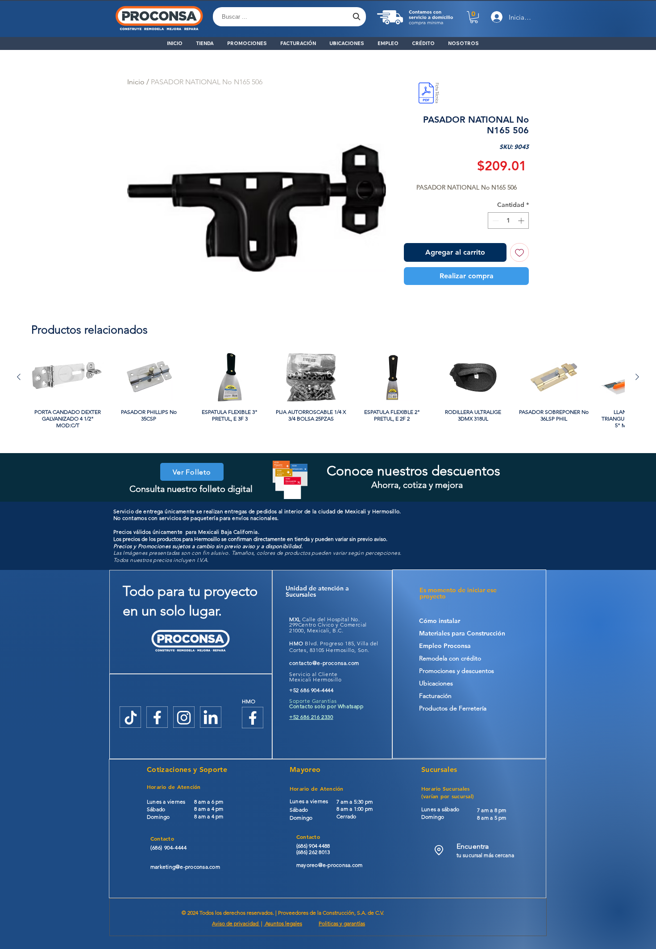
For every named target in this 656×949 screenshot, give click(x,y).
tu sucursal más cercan (484, 855)
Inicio (136, 82)
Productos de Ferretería (452, 708)
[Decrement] (494, 220)
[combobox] (289, 16)
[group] (328, 394)
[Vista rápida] (68, 377)
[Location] (439, 850)
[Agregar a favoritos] (519, 252)
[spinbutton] (508, 220)
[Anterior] (18, 376)
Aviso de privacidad (236, 923)
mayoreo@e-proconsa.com (329, 865)
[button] (474, 17)
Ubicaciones (436, 683)
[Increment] (521, 220)
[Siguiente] (637, 376)
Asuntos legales (283, 923)
